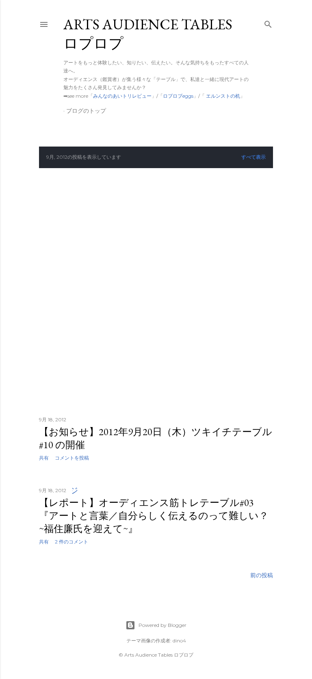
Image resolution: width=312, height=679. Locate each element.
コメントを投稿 (72, 458)
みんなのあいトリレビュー (122, 96)
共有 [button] (44, 458)
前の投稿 (261, 575)
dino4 (179, 640)
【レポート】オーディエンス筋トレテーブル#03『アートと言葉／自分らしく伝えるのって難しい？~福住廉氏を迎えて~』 (154, 515)
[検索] (268, 23)
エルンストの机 (222, 96)
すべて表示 (253, 157)
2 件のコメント (71, 542)
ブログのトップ (86, 110)
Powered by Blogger (162, 625)
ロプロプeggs (178, 96)
